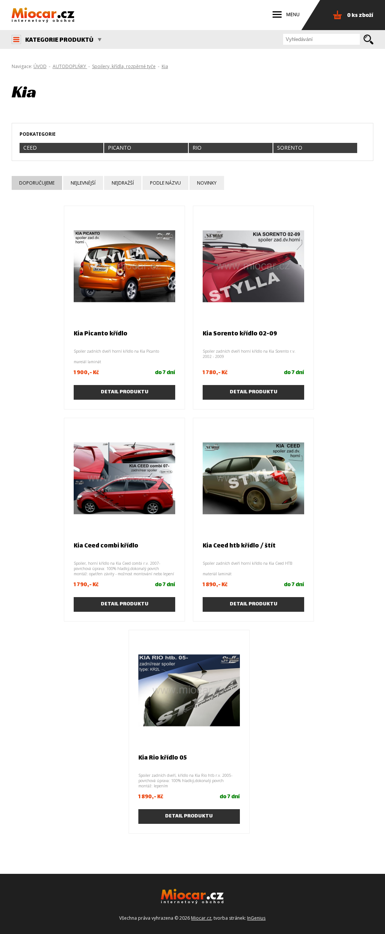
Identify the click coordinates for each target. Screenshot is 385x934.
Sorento (289, 147)
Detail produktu (125, 392)
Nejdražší (123, 183)
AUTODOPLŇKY (70, 66)
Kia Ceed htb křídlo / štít (239, 546)
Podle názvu (165, 183)
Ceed (30, 147)
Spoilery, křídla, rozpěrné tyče (124, 66)
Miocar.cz (201, 918)
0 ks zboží (360, 15)
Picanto (119, 147)
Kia (165, 66)
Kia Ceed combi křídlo (106, 546)
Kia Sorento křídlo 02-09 (240, 334)
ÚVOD (40, 66)
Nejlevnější (83, 183)
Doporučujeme (37, 183)
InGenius (256, 918)
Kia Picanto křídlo (100, 334)
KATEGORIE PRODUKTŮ (59, 40)
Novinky (207, 183)
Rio (197, 147)
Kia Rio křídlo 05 (162, 758)
